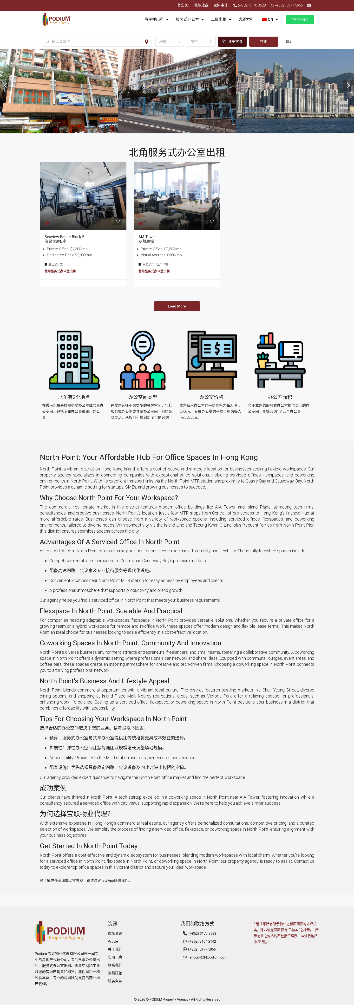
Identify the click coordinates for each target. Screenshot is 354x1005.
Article (113, 941)
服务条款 (115, 981)
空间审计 (220, 5)
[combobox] (169, 42)
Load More (177, 306)
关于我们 (115, 949)
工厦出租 (218, 19)
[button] (5, 85)
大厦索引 (246, 19)
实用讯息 (115, 957)
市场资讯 (115, 933)
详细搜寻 (235, 41)
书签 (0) (183, 5)
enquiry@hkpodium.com (209, 957)
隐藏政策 (115, 973)
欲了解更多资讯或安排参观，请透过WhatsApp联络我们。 (86, 880)
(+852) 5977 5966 (202, 949)
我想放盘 (201, 5)
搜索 (263, 41)
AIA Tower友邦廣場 (147, 239)
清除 (288, 41)
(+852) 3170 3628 (202, 933)
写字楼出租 (154, 19)
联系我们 (115, 965)
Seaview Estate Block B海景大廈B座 (65, 239)
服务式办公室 (187, 19)
